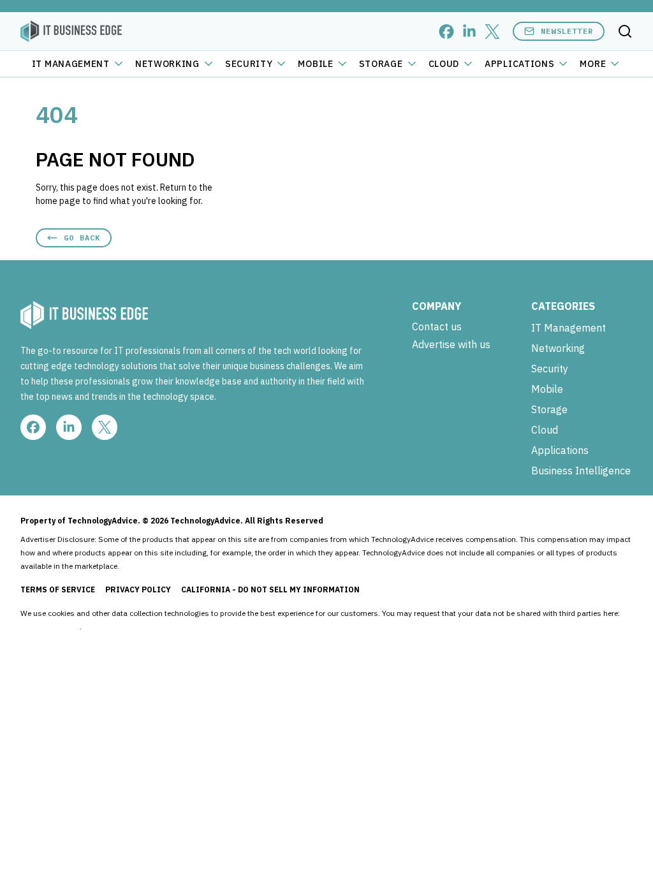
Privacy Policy (138, 589)
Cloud (444, 64)
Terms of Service (57, 589)
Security (249, 64)
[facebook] (446, 31)
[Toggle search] (625, 31)
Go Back (82, 237)
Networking (167, 64)
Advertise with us (451, 344)
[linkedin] (469, 31)
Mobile (315, 64)
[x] (492, 31)
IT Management (71, 64)
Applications (519, 64)
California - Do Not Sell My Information (270, 589)
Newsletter (567, 31)
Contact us (437, 326)
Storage (381, 64)
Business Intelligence (581, 470)
